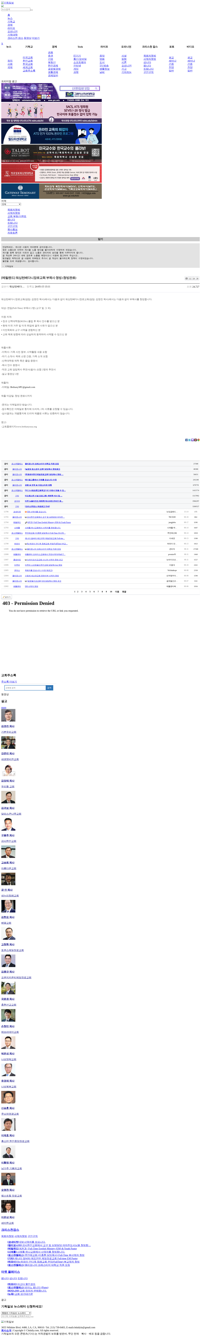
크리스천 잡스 (15, 38)
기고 (124, 69)
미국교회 (28, 57)
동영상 (27, 38)
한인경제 (53, 65)
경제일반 (53, 75)
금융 (50, 52)
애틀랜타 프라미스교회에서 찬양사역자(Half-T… (45, 554)
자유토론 (13, 232)
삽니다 (147, 62)
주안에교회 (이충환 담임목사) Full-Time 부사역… (45, 533)
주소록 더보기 (9, 681)
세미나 (172, 60)
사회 (10, 64)
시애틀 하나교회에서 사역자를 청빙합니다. (43, 528)
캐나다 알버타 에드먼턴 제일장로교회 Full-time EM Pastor (43, 1258)
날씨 (102, 72)
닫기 (100, 239)
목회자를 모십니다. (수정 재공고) (39, 570)
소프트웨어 (79, 62)
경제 (10, 25)
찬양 (171, 67)
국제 (10, 67)
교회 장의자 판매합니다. (27, 1290)
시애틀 (17, 528)
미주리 (17, 565)
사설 (124, 55)
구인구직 (149, 72)
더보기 (36, 38)
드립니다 (149, 69)
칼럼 (124, 59)
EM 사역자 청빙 (31, 586)
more (3, 707)
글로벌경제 (54, 69)
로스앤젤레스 (17, 464)
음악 (102, 55)
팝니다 (147, 65)
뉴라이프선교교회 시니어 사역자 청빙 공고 (45, 560)
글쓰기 (8, 597)
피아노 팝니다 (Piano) (28, 1287)
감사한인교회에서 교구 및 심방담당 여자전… (46, 517)
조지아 (17, 501)
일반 (171, 70)
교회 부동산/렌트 (17, 216)
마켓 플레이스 (10, 1271)
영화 (102, 59)
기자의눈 (127, 72)
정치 (10, 60)
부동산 (52, 62)
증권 (50, 55)
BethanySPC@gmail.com (22, 387)
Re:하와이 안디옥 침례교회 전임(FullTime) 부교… (47, 544)
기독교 (11, 21)
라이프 (11, 28)
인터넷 (77, 65)
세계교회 (28, 67)
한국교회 (28, 64)
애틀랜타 (17, 554)
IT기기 (77, 55)
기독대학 (13, 34)
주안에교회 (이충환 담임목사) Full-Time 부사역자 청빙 (46, 1255)
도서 (102, 62)
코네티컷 (17, 512)
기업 (50, 59)
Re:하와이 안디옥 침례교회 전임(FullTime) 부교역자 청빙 (44, 1261)
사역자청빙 (150, 59)
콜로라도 (17, 560)
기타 (17, 496)
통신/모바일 (80, 59)
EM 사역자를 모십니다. (36, 512)
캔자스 (17, 570)
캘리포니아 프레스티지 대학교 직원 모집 (44, 549)
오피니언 (13, 31)
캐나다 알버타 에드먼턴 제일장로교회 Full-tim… (45, 538)
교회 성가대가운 (20, 1294)
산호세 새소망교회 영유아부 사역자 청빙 (42, 576)
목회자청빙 (150, 55)
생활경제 (53, 72)
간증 (171, 64)
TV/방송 (104, 65)
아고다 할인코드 (21, 1284)
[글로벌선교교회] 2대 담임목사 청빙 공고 (44, 581)
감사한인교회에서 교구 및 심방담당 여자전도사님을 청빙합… (49, 1245)
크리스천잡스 (10, 1229)
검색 (49, 688)
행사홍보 (13, 229)
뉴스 (10, 18)
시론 (124, 62)
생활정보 (105, 69)
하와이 (17, 544)
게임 (76, 69)
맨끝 (124, 591)
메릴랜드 (17, 522)
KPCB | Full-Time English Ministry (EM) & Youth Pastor (49, 522)
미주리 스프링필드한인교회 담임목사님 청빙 (43, 565)
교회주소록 (29, 70)
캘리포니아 (17, 469)
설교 (171, 57)
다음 (117, 591)
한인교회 (28, 60)
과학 (76, 72)
